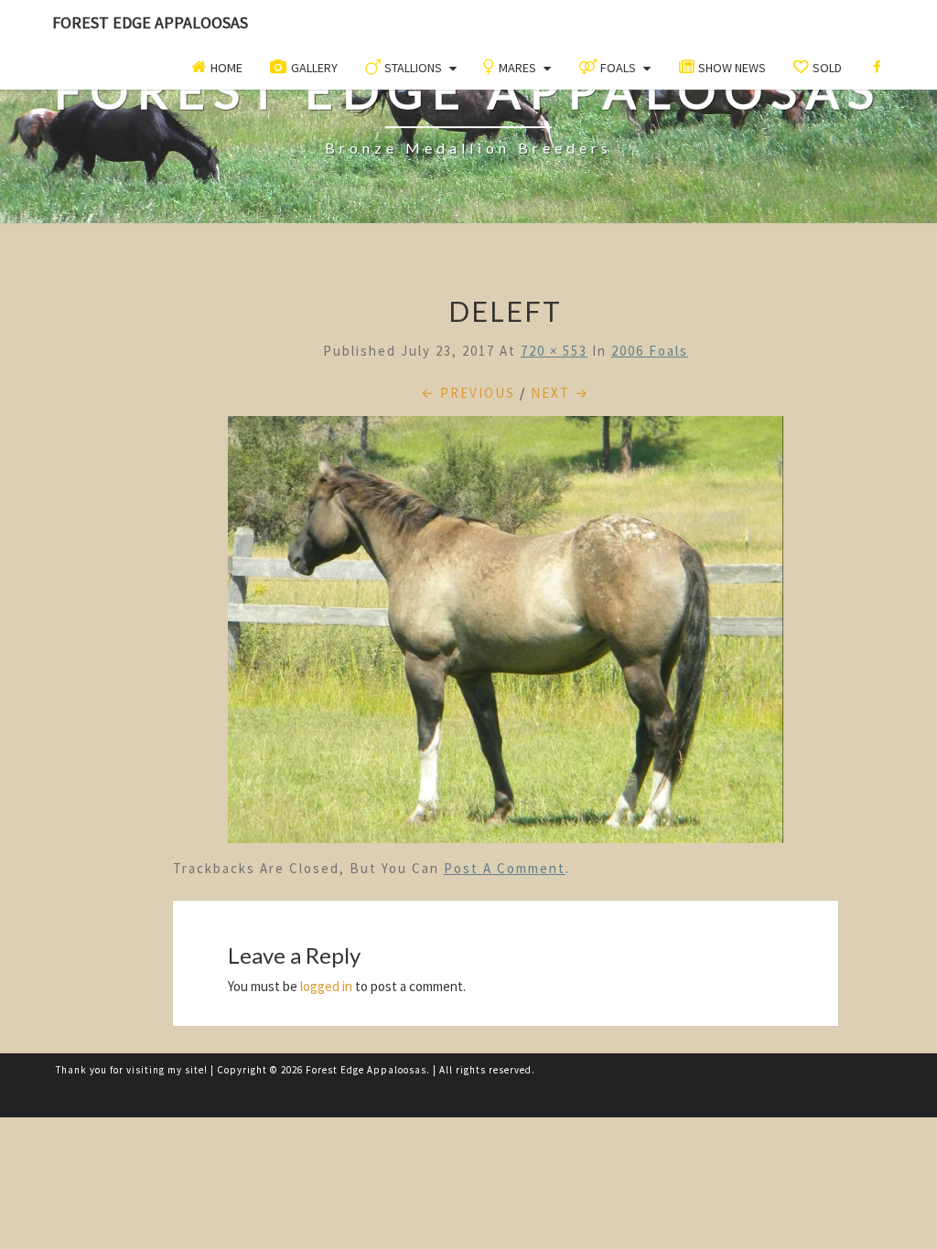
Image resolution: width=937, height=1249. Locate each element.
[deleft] (506, 634)
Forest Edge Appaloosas (150, 22)
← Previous (468, 392)
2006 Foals (649, 350)
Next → (560, 392)
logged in (326, 986)
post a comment (504, 868)
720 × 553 (554, 350)
